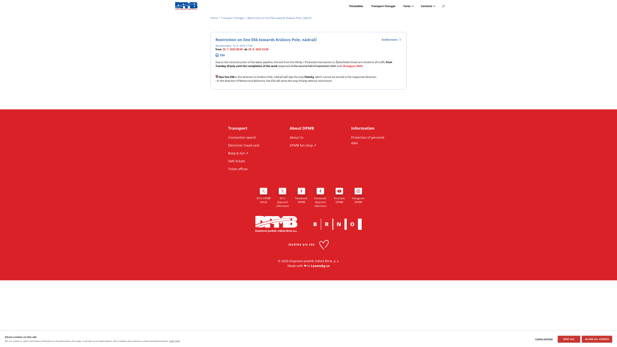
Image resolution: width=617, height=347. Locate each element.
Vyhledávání (443, 6)
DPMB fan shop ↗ (303, 145)
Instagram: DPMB (358, 200)
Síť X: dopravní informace (282, 202)
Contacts (426, 6)
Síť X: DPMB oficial (263, 200)
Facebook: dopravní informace (320, 202)
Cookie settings (544, 339)
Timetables (356, 6)
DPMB (276, 224)
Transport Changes (383, 6)
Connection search (242, 137)
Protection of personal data (367, 140)
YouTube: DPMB (339, 200)
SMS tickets (236, 161)
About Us (297, 137)
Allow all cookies (597, 339)
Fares (406, 6)
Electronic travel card (243, 145)
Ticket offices (238, 169)
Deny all (569, 339)
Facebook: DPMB (301, 200)
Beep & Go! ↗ (238, 153)
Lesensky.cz (320, 266)
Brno (337, 224)
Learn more (174, 341)
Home (214, 18)
